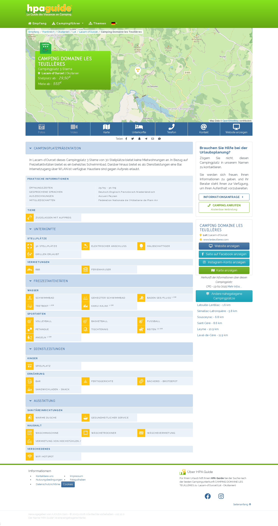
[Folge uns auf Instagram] (222, 496)
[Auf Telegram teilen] (146, 139)
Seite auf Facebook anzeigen (225, 254)
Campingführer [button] (68, 23)
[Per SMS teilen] (159, 139)
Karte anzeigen (226, 270)
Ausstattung (44, 401)
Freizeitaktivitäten (50, 281)
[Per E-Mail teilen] (153, 139)
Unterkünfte (44, 229)
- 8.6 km (209, 323)
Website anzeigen (226, 246)
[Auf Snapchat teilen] (139, 139)
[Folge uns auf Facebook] (208, 496)
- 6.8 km (210, 317)
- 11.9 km (212, 335)
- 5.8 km (217, 311)
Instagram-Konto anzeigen (226, 262)
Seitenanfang (240, 504)
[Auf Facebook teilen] (126, 139)
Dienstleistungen (49, 349)
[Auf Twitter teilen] (133, 139)
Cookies (68, 484)
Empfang (39, 23)
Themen (99, 23)
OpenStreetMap (231, 120)
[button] (114, 23)
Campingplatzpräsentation (57, 148)
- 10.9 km (208, 329)
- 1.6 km (214, 305)
